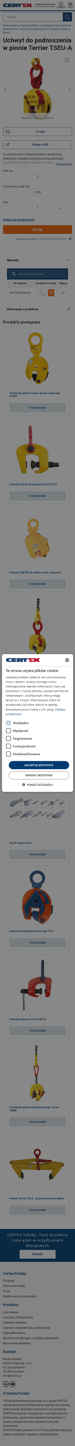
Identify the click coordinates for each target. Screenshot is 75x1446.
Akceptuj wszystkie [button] (38, 765)
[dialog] (37, 723)
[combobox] (67, 660)
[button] (37, 784)
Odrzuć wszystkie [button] (38, 775)
